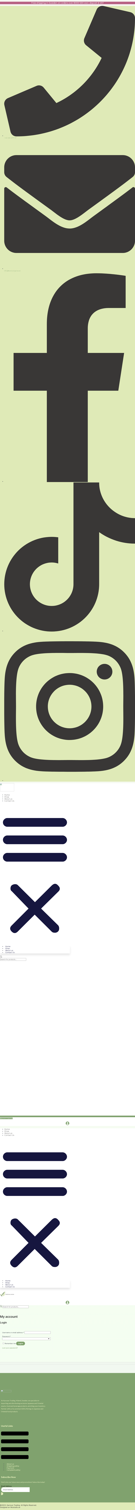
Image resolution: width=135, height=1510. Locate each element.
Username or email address (13, 1333)
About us (8, 799)
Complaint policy (13, 1470)
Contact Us (9, 801)
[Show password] (49, 1339)
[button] (35, 874)
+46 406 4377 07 (10, 138)
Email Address (6, 1486)
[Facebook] (5, 1417)
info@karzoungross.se (12, 271)
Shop (6, 797)
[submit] (2, 1493)
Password (6, 1336)
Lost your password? (10, 1348)
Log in (20, 1343)
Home (7, 795)
